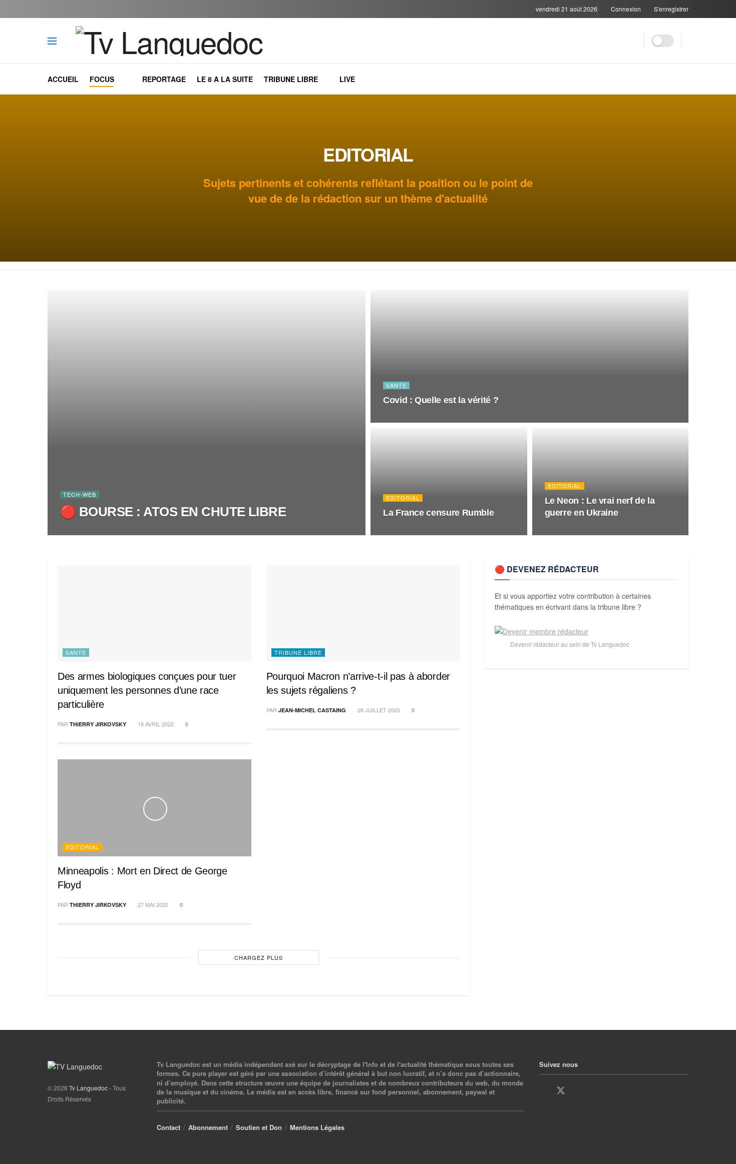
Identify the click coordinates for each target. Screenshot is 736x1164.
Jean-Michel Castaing (312, 710)
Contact (168, 1127)
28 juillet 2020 (378, 710)
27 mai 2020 (152, 904)
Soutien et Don (259, 1127)
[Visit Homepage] (179, 41)
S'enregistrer (670, 9)
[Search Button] (633, 41)
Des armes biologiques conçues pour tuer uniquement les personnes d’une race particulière (147, 690)
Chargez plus (258, 957)
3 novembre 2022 (413, 532)
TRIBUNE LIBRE (291, 79)
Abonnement (208, 1127)
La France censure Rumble (438, 513)
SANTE (396, 385)
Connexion (625, 9)
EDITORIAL (403, 498)
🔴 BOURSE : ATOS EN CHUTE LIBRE (173, 511)
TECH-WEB (79, 494)
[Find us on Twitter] (560, 1090)
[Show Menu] (52, 41)
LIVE (347, 79)
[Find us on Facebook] (542, 1090)
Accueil (63, 79)
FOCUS (102, 79)
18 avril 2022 (155, 724)
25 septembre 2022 (577, 532)
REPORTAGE (164, 79)
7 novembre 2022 (413, 419)
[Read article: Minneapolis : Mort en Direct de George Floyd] (154, 807)
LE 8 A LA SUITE (225, 79)
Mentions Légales (317, 1127)
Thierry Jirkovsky (98, 724)
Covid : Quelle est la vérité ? (440, 400)
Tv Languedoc (94, 531)
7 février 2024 (148, 531)
